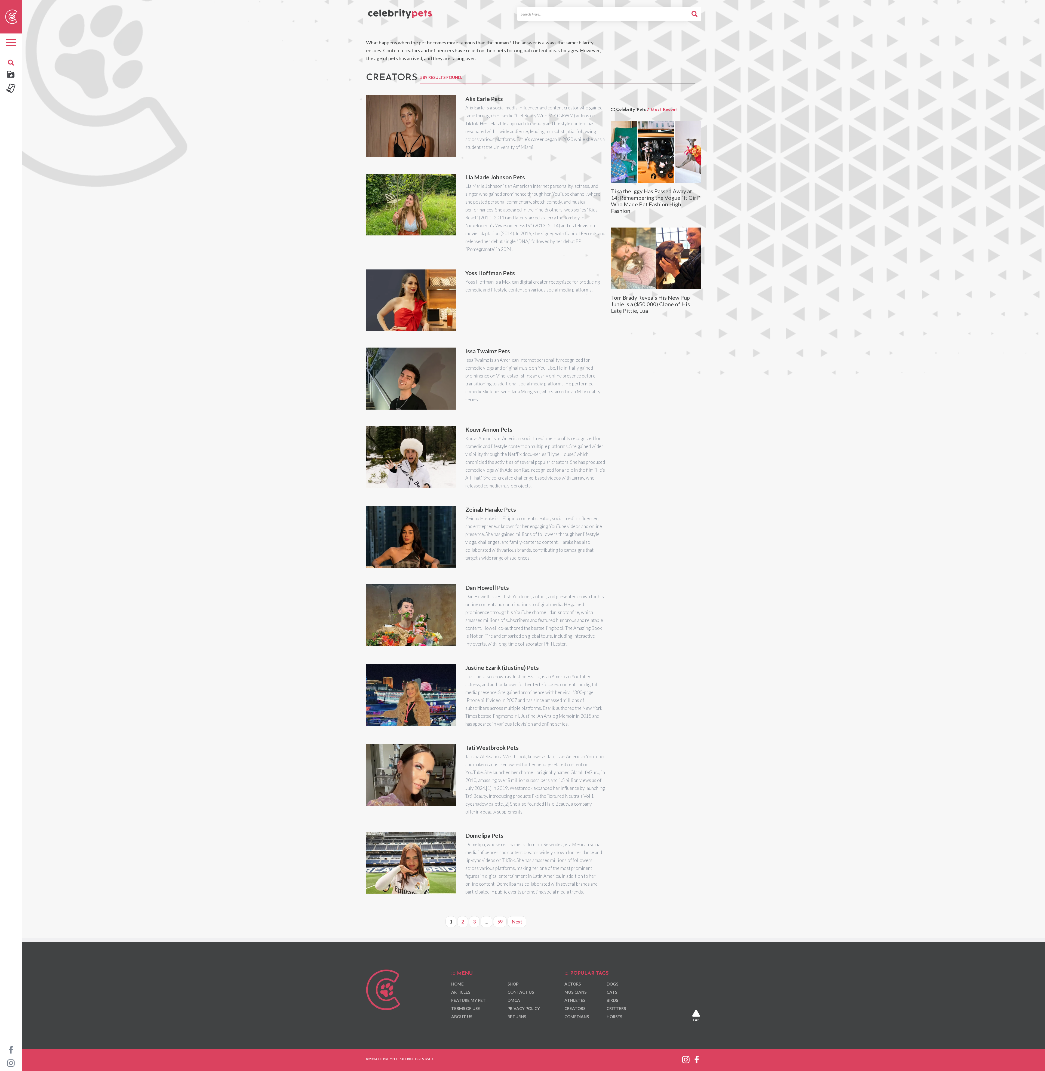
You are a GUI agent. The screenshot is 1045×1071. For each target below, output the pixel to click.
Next (517, 922)
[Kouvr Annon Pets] (411, 457)
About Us (461, 1016)
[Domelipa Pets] (411, 863)
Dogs (612, 984)
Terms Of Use (465, 1008)
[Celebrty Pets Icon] (11, 16)
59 (500, 922)
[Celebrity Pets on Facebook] (10, 1049)
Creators (574, 1008)
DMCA (514, 1000)
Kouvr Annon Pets (488, 429)
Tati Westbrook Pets (492, 747)
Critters (616, 1008)
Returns (517, 1016)
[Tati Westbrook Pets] (411, 775)
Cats (612, 992)
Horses (614, 1016)
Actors (572, 984)
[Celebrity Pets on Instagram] (10, 1063)
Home (457, 984)
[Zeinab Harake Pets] (411, 537)
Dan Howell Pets (487, 587)
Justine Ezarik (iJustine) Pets (502, 667)
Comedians (576, 1016)
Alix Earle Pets (484, 98)
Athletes (574, 1000)
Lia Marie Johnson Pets (495, 177)
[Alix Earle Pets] (411, 126)
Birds (612, 1000)
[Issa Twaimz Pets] (411, 379)
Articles (460, 992)
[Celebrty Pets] (400, 11)
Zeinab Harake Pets (490, 509)
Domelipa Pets (484, 835)
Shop (513, 984)
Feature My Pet (468, 1000)
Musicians (575, 992)
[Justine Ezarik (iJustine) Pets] (411, 695)
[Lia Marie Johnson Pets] (411, 205)
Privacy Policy (524, 1008)
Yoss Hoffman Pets (490, 272)
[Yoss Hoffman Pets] (411, 300)
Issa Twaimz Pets (487, 351)
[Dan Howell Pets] (411, 615)
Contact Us (521, 992)
